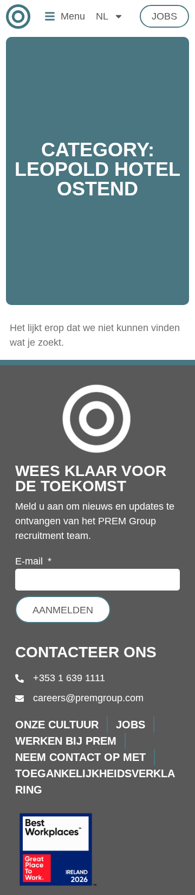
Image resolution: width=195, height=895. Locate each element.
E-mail (30, 561)
